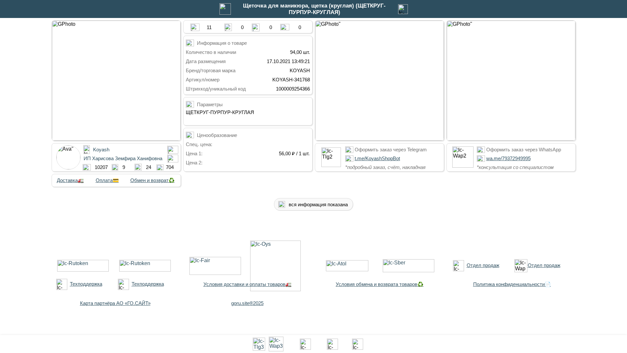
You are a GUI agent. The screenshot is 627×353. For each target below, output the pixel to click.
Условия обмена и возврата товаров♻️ (380, 284)
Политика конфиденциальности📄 (512, 284)
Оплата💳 (107, 180)
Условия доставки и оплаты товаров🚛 (247, 284)
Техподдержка (86, 284)
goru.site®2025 (247, 303)
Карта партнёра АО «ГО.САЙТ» (115, 303)
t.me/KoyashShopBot (377, 158)
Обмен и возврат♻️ (152, 180)
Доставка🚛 (70, 180)
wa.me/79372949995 (508, 158)
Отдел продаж (483, 265)
